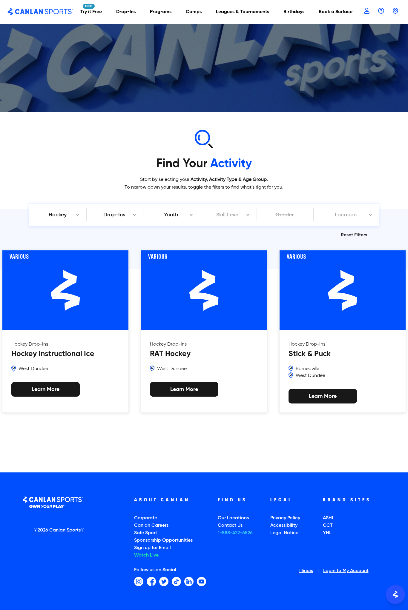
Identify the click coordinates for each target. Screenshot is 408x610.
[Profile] (367, 11)
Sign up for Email (152, 548)
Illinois (306, 571)
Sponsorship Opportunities (163, 540)
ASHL (328, 518)
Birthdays (293, 12)
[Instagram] (138, 581)
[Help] (381, 11)
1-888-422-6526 (235, 533)
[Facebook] (151, 581)
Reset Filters (354, 235)
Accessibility (283, 525)
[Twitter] (163, 581)
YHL (327, 533)
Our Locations (233, 518)
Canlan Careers (151, 525)
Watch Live (146, 555)
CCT (328, 525)
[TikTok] (176, 581)
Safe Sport (145, 533)
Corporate (145, 518)
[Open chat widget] (395, 594)
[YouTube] (201, 581)
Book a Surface (335, 12)
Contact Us (230, 525)
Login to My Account (346, 571)
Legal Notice (284, 533)
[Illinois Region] (395, 11)
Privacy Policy (285, 518)
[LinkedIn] (189, 581)
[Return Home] (40, 12)
